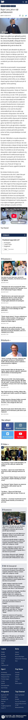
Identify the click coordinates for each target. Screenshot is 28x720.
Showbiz (17, 672)
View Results (11, 249)
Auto (16, 661)
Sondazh (6, 235)
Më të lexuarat (9, 566)
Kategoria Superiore (6, 674)
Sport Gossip (4, 687)
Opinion (17, 652)
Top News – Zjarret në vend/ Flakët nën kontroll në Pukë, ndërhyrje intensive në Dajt (13, 471)
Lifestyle (17, 674)
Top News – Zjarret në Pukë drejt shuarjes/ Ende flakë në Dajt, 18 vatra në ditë (13, 493)
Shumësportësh (5, 685)
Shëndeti (17, 679)
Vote (5, 249)
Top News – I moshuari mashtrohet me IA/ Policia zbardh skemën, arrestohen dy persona (13, 500)
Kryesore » (7, 259)
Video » (5, 444)
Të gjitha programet (6, 705)
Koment (17, 654)
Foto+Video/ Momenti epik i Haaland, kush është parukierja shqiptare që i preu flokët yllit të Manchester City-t (13, 556)
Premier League (5, 679)
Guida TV (3, 708)
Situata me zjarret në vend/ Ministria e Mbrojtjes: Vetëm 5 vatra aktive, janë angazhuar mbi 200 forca (13, 535)
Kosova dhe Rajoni (19, 656)
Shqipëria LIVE (4, 699)
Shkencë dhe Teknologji (21, 658)
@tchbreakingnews (8, 437)
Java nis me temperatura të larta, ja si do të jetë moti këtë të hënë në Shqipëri (13, 601)
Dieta (16, 681)
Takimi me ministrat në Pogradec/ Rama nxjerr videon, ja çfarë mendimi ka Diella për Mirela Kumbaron (13, 616)
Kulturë (8, 6)
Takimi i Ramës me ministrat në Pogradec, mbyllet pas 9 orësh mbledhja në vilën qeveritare (13, 309)
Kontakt (17, 699)
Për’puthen (4, 697)
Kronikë (3, 654)
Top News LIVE (4, 665)
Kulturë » (6, 340)
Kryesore (3, 6)
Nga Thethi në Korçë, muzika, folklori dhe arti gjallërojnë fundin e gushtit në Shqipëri (13, 393)
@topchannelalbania (21, 428)
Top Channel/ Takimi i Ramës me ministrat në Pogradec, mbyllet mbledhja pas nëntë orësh (13, 478)
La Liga (3, 681)
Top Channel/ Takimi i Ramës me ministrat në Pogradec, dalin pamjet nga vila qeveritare (13, 486)
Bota (17, 649)
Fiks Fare (3, 701)
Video (2, 663)
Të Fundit (13, 6)
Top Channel (7, 428)
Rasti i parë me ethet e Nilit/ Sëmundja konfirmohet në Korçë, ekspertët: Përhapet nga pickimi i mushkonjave (13, 622)
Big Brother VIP (5, 695)
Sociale (3, 661)
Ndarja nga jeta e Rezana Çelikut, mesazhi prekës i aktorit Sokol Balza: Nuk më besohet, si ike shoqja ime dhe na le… (13, 402)
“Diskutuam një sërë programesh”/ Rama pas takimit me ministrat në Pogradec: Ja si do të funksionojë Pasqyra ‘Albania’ (14, 289)
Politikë (3, 652)
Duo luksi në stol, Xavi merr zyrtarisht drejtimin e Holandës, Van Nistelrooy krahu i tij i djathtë (13, 280)
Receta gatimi (18, 683)
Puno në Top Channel (20, 701)
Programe (5, 692)
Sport (3, 669)
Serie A (3, 683)
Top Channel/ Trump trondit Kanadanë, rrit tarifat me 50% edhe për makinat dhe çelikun (13, 464)
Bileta (16, 697)
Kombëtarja (4, 672)
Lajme (3, 649)
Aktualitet (3, 656)
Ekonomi (3, 658)
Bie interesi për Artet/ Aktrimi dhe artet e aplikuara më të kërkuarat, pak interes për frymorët (13, 411)
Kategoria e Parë (5, 676)
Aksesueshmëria (19, 707)
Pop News (19, 669)
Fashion (17, 676)
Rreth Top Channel (19, 695)
